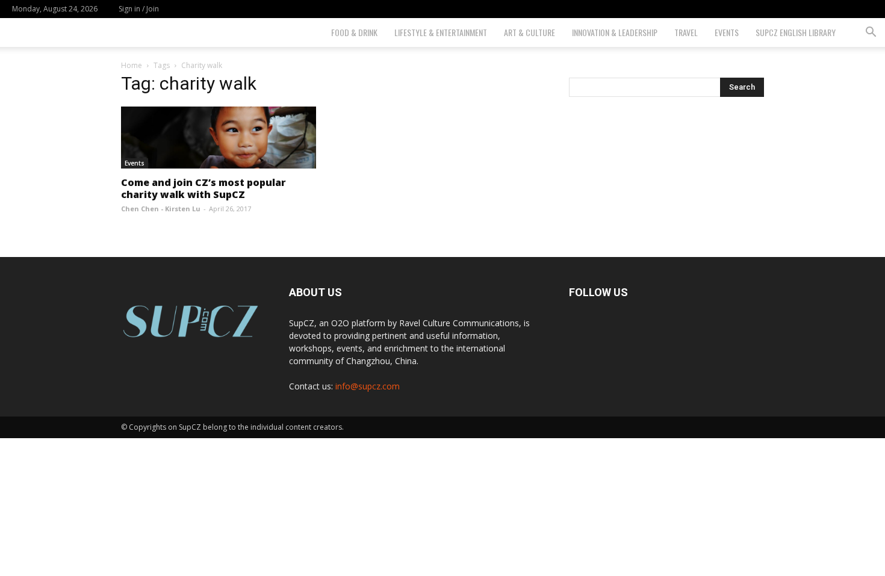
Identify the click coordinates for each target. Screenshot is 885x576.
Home (131, 65)
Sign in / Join (139, 9)
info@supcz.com (367, 386)
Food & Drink (354, 32)
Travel (686, 32)
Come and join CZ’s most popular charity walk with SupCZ (203, 188)
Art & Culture (529, 32)
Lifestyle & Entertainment (440, 32)
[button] (870, 33)
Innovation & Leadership (614, 32)
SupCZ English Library (796, 32)
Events (727, 32)
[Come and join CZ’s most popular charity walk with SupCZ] (218, 138)
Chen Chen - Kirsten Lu (160, 208)
